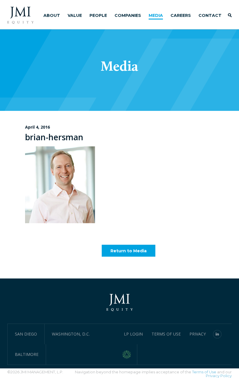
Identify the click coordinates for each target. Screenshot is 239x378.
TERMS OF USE (166, 334)
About (51, 15)
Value (75, 15)
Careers (181, 15)
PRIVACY (197, 334)
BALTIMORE (26, 354)
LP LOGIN (133, 334)
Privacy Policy (219, 375)
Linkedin (217, 334)
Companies (128, 15)
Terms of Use (204, 372)
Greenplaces (129, 354)
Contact (210, 15)
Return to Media (128, 250)
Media (156, 15)
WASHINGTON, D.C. (71, 334)
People (98, 15)
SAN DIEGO (26, 334)
